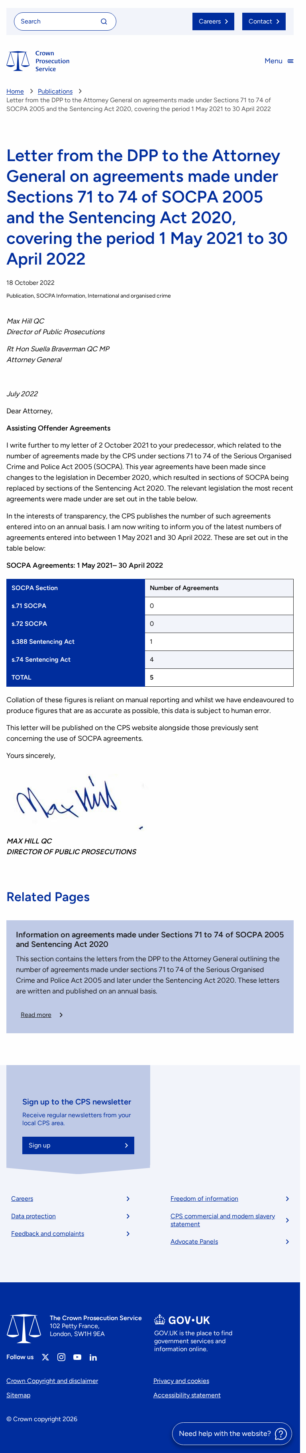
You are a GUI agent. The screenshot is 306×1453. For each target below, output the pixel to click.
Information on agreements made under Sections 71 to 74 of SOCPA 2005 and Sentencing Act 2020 (150, 939)
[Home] (37, 61)
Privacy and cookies (181, 1381)
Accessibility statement (187, 1395)
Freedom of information (204, 1198)
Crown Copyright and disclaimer (52, 1381)
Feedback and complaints (47, 1233)
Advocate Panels (194, 1241)
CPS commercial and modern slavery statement (223, 1220)
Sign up (39, 1145)
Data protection (33, 1216)
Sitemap (18, 1395)
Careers (22, 1198)
